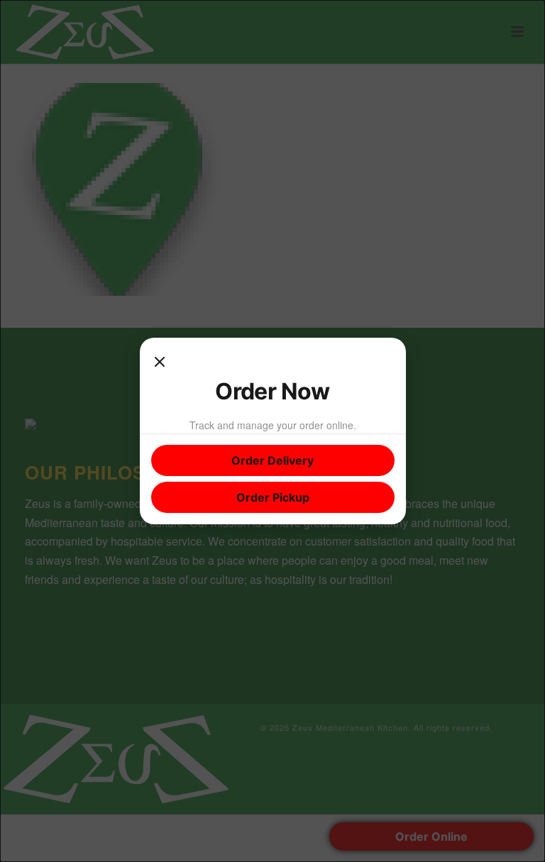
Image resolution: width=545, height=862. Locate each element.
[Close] (159, 363)
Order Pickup (272, 497)
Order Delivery (272, 460)
